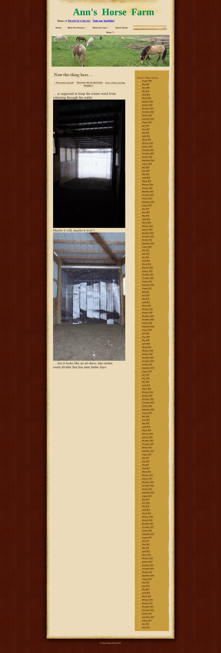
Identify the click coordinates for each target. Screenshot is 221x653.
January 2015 (147, 561)
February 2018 (147, 433)
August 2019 (147, 371)
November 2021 (148, 278)
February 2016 (147, 516)
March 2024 (146, 181)
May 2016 (145, 506)
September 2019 (148, 368)
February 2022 (147, 267)
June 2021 (146, 295)
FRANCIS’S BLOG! (79, 21)
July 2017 (145, 458)
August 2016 (147, 496)
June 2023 (146, 212)
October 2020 (147, 323)
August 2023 (147, 205)
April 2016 (146, 509)
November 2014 (148, 568)
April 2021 (146, 302)
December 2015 (148, 523)
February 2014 (147, 599)
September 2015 (148, 534)
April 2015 (146, 551)
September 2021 (148, 285)
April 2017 (146, 468)
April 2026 (146, 94)
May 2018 (145, 423)
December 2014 (148, 565)
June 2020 (146, 336)
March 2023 (146, 222)
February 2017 (147, 475)
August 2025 (147, 122)
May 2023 (145, 215)
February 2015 (147, 558)
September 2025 (148, 118)
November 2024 (148, 153)
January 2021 (147, 312)
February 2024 (147, 184)
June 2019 (146, 378)
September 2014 (148, 575)
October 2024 (147, 157)
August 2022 (147, 246)
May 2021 (145, 298)
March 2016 (146, 513)
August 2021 (147, 288)
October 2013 (147, 613)
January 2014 (147, 603)
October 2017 (147, 447)
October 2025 (147, 115)
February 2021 (147, 309)
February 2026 (147, 101)
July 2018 (145, 416)
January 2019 (147, 395)
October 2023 (147, 198)
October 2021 (147, 281)
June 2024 (146, 170)
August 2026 (147, 80)
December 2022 (148, 233)
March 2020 (146, 347)
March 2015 (146, 554)
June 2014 (146, 586)
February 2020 (147, 350)
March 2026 (146, 98)
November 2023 (148, 195)
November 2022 (148, 236)
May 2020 (145, 340)
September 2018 (148, 409)
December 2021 (148, 274)
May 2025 (145, 132)
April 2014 (146, 592)
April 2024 (146, 177)
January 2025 (147, 146)
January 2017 (147, 478)
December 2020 (148, 316)
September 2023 (148, 202)
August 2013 (147, 620)
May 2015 (145, 547)
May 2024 (145, 174)
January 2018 (147, 437)
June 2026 (146, 87)
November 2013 (148, 610)
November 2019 (148, 361)
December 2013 (148, 606)
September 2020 (148, 326)
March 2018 (146, 430)
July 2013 (145, 624)
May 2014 (145, 589)
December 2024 (148, 150)
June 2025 (146, 129)
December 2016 (148, 482)
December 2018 (148, 399)
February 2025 (147, 143)
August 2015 (147, 537)
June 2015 (146, 544)
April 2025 (146, 136)
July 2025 (145, 125)
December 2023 (148, 191)
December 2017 (148, 440)
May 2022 (145, 257)
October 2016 (147, 489)
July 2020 (145, 333)
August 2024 (147, 163)
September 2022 (148, 243)
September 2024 (148, 160)
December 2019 (148, 357)
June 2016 (146, 503)
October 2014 (147, 572)
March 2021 (146, 305)
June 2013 (146, 627)
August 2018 (147, 413)
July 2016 (145, 499)
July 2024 (145, 167)
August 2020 (147, 330)
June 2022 (146, 253)
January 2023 (147, 229)
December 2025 (148, 108)
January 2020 (147, 354)
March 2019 (146, 388)
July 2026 (145, 84)
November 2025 (148, 112)
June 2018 (146, 419)
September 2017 (148, 451)
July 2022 (145, 250)
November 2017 (148, 444)
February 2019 (147, 392)
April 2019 (146, 385)
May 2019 (145, 381)
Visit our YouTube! (103, 21)
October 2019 (147, 364)
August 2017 (147, 454)
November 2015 (148, 527)
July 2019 (145, 375)
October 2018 (147, 406)
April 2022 (146, 260)
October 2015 (147, 530)
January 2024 (147, 188)
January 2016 (147, 520)
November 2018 (148, 402)
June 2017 (146, 461)
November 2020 (148, 319)
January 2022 (147, 271)
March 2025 (146, 139)
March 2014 (146, 596)
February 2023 (147, 226)
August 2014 (147, 579)
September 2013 (148, 617)
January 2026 (147, 105)
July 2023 (145, 208)
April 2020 (146, 343)
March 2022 (146, 264)
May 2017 (145, 464)
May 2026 (145, 91)
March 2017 (146, 471)
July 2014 (145, 582)
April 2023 (146, 219)
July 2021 (145, 291)
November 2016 (148, 485)
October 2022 (147, 240)
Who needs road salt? (64, 82)
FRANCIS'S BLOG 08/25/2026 (90, 82)
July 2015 (145, 541)
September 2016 (148, 492)
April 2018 (146, 426)
